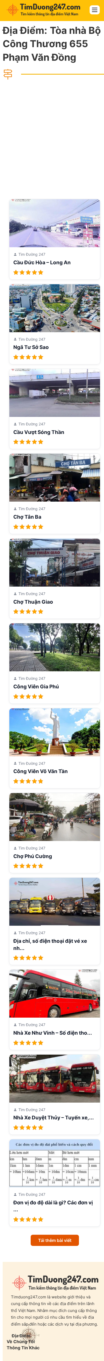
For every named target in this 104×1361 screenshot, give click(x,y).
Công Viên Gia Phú (36, 687)
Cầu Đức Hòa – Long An (42, 262)
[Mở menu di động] (94, 10)
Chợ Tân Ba (27, 517)
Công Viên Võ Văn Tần (40, 771)
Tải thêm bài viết (54, 1240)
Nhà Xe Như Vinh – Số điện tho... (52, 1033)
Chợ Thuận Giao (33, 602)
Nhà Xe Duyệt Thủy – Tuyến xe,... (53, 1118)
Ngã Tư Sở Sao (31, 347)
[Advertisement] (52, 139)
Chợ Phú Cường (32, 856)
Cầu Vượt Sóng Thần (38, 432)
